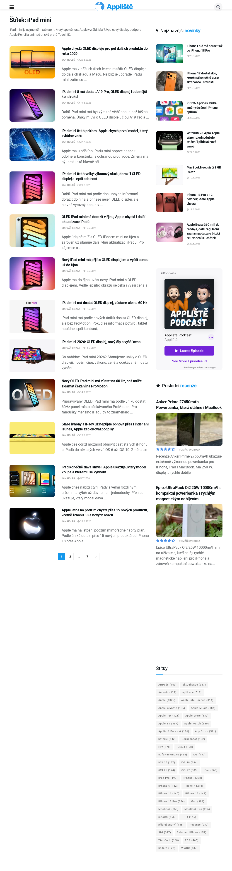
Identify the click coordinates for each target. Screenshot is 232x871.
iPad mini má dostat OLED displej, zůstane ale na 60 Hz (104, 303)
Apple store (197, 715)
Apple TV (168, 723)
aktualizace (194, 684)
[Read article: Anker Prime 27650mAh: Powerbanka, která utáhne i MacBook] (189, 429)
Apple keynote (171, 708)
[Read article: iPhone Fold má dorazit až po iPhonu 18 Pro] (169, 53)
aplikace (192, 692)
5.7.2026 (85, 478)
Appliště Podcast (173, 731)
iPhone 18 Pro (171, 801)
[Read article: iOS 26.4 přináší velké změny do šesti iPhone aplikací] (169, 111)
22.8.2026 (194, 243)
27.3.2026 (194, 117)
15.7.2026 (90, 309)
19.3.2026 (194, 209)
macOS (167, 817)
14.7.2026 (90, 348)
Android (167, 692)
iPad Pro (168, 777)
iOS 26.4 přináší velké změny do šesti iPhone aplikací (202, 107)
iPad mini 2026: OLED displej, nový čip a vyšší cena (101, 342)
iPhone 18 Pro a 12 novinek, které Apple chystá (201, 199)
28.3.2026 (194, 56)
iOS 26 (166, 770)
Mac (197, 801)
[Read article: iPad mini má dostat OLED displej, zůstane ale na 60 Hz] (32, 316)
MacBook (168, 809)
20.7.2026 (85, 185)
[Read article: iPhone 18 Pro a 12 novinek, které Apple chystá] (169, 202)
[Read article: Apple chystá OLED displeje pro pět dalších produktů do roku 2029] (32, 62)
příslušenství (171, 824)
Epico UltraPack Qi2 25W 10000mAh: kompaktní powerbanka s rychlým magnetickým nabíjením (188, 493)
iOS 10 (166, 762)
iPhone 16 (168, 793)
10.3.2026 (194, 177)
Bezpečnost (193, 739)
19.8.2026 (85, 102)
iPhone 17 (195, 793)
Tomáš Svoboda (189, 449)
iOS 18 (189, 762)
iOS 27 (189, 770)
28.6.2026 (85, 521)
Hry (164, 746)
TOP (191, 840)
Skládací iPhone (191, 832)
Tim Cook (168, 840)
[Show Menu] (12, 7)
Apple (166, 700)
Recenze (199, 824)
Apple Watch (196, 723)
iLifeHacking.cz (172, 754)
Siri (164, 832)
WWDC (189, 848)
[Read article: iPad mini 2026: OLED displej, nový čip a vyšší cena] (32, 355)
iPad (211, 770)
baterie (167, 739)
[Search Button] (218, 7)
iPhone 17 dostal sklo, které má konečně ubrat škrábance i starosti (203, 77)
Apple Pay (168, 715)
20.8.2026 (85, 59)
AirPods (167, 684)
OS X (189, 817)
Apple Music (203, 708)
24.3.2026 (194, 152)
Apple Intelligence (197, 700)
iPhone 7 (193, 785)
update (166, 848)
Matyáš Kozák (71, 228)
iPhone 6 (168, 785)
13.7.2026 (85, 435)
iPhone (193, 777)
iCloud (185, 746)
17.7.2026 (90, 228)
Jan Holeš (68, 59)
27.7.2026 (85, 141)
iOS (199, 754)
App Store (205, 731)
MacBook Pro (197, 809)
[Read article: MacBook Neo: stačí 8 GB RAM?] (169, 175)
